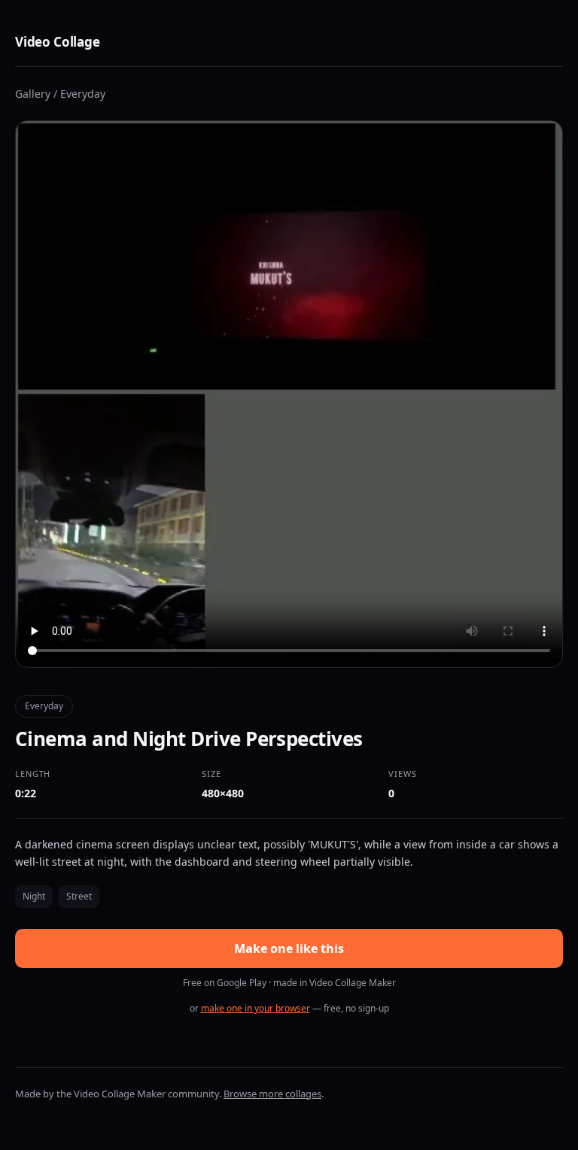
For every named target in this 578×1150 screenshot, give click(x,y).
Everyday (82, 93)
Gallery (32, 93)
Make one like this (289, 948)
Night (34, 896)
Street (79, 896)
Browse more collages (272, 1093)
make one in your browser (255, 1008)
